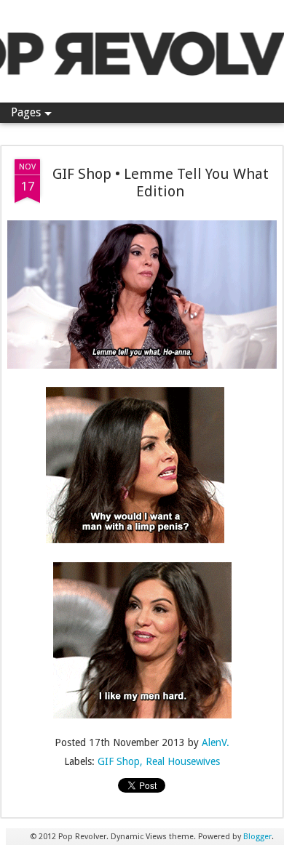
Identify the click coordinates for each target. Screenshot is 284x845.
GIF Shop (119, 761)
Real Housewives (183, 761)
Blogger (257, 836)
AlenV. (215, 742)
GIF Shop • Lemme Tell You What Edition (160, 182)
